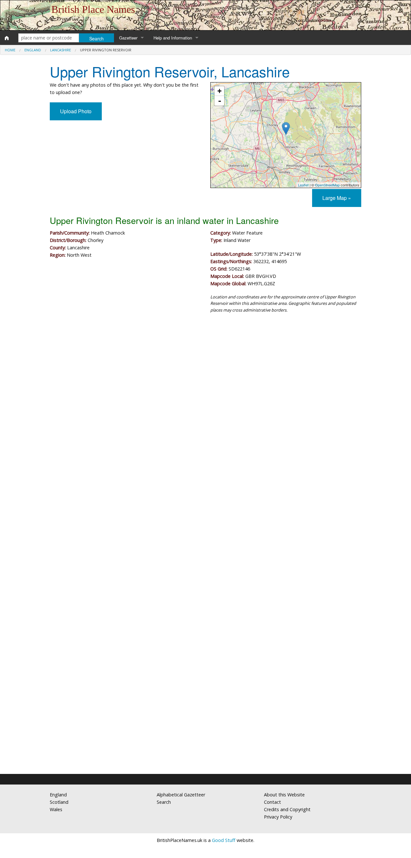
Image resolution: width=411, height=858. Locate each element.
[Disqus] (205, 510)
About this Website (284, 795)
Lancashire (60, 49)
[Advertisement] (205, 371)
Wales (56, 809)
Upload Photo (76, 111)
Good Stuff (223, 840)
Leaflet (303, 184)
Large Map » (336, 198)
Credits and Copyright (287, 809)
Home (10, 49)
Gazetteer (128, 38)
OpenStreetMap (327, 184)
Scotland (59, 802)
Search (164, 802)
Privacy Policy (278, 817)
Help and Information (172, 38)
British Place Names (93, 9)
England (32, 49)
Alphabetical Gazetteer (181, 795)
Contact (272, 802)
